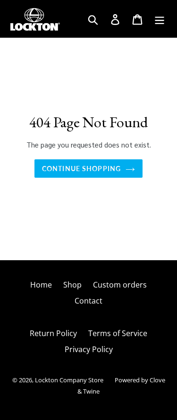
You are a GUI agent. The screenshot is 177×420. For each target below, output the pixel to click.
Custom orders (120, 285)
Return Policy (53, 333)
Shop (72, 285)
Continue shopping (81, 169)
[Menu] (160, 18)
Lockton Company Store (69, 380)
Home (41, 285)
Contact (88, 301)
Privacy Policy (89, 349)
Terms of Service (117, 333)
